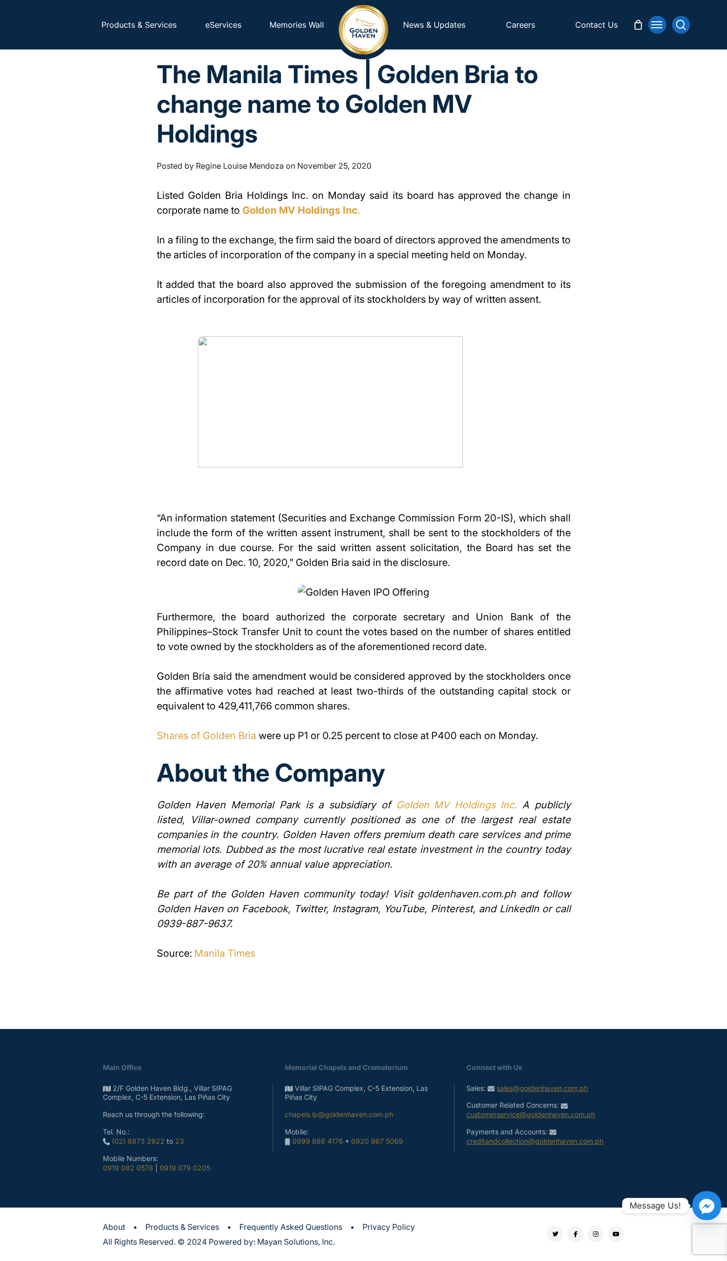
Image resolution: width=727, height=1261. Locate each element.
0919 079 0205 (185, 1168)
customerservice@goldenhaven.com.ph (530, 1114)
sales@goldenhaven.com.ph (542, 1088)
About (114, 1227)
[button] (657, 25)
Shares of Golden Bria (206, 736)
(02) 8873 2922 (138, 1141)
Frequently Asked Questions (290, 1227)
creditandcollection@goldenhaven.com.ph (534, 1141)
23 (179, 1141)
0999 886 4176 (317, 1141)
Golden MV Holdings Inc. (456, 805)
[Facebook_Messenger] (706, 1205)
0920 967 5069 (377, 1141)
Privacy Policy (389, 1227)
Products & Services (182, 1227)
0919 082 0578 (128, 1168)
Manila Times (224, 953)
